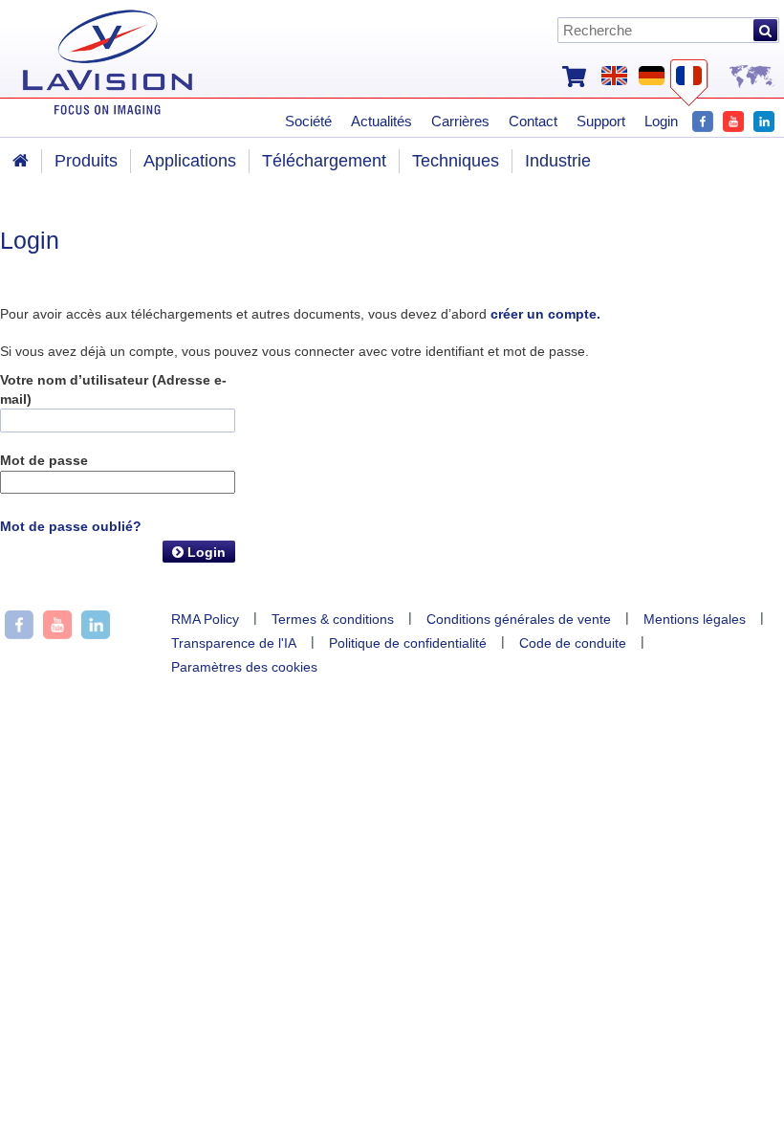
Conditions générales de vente (518, 619)
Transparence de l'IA (233, 643)
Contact (533, 121)
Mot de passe (44, 460)
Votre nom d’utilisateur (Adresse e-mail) (113, 389)
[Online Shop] (574, 75)
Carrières (460, 121)
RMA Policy (205, 619)
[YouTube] (733, 119)
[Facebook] (702, 119)
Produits (86, 160)
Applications (189, 160)
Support (601, 121)
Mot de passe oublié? (71, 526)
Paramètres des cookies (244, 667)
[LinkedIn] (764, 119)
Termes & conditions (333, 619)
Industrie (558, 160)
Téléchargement (324, 160)
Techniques (455, 160)
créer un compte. (545, 313)
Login (205, 552)
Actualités (381, 121)
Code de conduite (572, 643)
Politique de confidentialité (408, 643)
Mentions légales (694, 619)
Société (308, 121)
